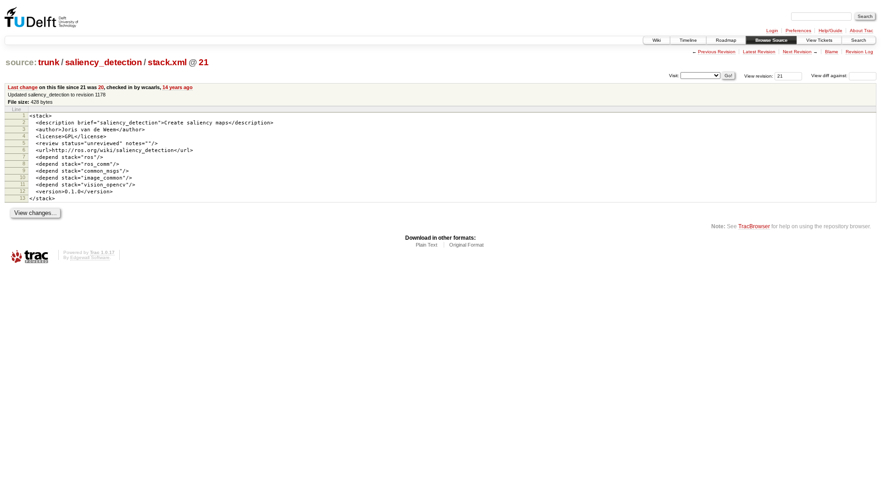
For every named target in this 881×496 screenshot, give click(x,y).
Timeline (688, 40)
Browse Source (771, 40)
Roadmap (726, 40)
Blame (831, 51)
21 (203, 62)
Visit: (674, 75)
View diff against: (830, 75)
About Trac (861, 30)
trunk (48, 62)
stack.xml (167, 62)
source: (21, 62)
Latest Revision (759, 51)
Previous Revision (717, 51)
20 (101, 87)
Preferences (798, 30)
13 (22, 198)
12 (22, 191)
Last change (23, 87)
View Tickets (819, 40)
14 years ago (177, 87)
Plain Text (426, 245)
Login (772, 30)
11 (22, 184)
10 (22, 177)
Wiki (656, 40)
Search (858, 40)
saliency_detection (103, 62)
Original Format (466, 245)
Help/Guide (830, 30)
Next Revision (797, 51)
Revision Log (859, 51)
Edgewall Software (90, 257)
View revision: (758, 75)
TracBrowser (754, 226)
